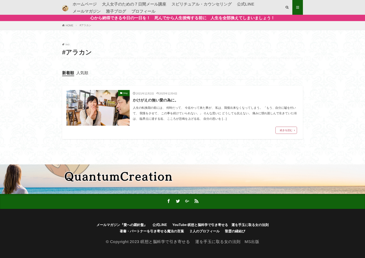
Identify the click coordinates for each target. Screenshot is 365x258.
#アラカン (85, 25)
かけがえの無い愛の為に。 (155, 100)
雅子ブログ (116, 11)
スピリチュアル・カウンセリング (202, 4)
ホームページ (85, 4)
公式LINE (245, 4)
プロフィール (143, 11)
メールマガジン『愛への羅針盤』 (122, 225)
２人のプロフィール (204, 231)
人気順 (82, 73)
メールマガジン (87, 11)
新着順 (68, 73)
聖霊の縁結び (235, 231)
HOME (69, 25)
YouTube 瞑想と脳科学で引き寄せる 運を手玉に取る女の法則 (220, 225)
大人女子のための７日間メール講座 (134, 4)
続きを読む (286, 130)
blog (125, 93)
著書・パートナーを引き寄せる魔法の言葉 (152, 231)
